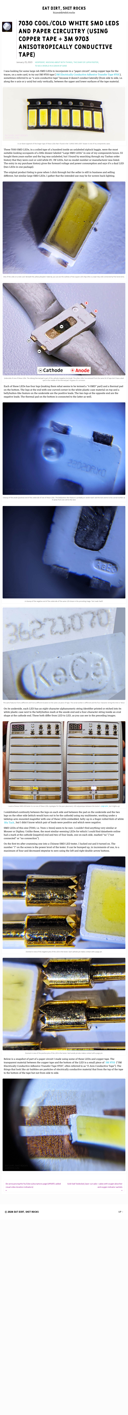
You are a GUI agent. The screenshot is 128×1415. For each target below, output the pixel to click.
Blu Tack (9, 822)
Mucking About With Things (59, 62)
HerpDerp (39, 62)
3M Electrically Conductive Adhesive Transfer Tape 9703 (87, 74)
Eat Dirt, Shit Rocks (64, 8)
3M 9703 (110, 1062)
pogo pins (104, 806)
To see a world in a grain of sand (51, 65)
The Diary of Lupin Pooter (86, 62)
